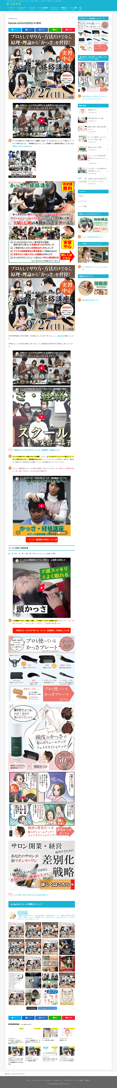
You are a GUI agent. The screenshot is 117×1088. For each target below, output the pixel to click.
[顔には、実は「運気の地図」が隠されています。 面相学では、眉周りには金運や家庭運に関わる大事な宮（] (67, 997)
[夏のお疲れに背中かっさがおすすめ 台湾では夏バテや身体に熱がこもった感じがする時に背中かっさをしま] (50, 964)
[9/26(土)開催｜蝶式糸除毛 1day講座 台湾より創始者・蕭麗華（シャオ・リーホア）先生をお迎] (16, 930)
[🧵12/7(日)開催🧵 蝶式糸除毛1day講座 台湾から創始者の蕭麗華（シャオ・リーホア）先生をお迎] (33, 964)
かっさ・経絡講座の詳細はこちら (41, 539)
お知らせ (81, 196)
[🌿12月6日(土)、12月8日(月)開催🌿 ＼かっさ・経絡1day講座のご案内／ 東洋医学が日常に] (16, 964)
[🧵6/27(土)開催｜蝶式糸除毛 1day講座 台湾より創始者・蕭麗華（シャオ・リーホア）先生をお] (67, 930)
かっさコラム (82, 201)
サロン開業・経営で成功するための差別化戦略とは (31, 895)
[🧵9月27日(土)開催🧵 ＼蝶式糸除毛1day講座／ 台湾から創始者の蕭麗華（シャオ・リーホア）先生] (16, 997)
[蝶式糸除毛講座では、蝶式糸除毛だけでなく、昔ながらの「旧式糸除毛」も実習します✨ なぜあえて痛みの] (33, 980)
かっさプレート (57, 1080)
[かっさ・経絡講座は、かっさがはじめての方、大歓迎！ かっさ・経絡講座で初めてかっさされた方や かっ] (50, 980)
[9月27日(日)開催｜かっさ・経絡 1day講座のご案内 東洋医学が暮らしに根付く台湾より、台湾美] (33, 930)
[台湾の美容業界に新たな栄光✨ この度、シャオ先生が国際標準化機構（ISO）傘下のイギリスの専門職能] (67, 964)
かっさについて (37, 1080)
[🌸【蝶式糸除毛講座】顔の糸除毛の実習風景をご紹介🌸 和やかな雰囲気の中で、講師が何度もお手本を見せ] (33, 997)
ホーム (29, 1080)
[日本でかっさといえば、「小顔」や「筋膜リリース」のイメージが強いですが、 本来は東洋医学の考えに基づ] (67, 947)
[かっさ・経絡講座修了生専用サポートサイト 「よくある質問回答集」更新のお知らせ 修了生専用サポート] (16, 980)
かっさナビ (14, 3)
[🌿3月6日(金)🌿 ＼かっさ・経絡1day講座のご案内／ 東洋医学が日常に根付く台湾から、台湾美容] (33, 947)
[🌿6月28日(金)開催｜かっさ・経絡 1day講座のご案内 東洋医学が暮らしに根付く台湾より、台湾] (16, 947)
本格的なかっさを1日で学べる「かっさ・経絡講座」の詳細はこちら (37, 450)
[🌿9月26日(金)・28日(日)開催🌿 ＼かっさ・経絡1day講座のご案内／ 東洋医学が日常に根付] (67, 980)
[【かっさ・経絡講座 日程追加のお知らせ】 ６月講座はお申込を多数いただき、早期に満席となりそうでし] (50, 930)
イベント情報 (82, 206)
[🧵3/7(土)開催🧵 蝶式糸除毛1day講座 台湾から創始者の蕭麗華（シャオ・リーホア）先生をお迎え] (50, 947)
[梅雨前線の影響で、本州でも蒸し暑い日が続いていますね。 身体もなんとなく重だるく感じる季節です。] (50, 997)
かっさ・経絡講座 (57, 336)
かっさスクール (68, 1080)
